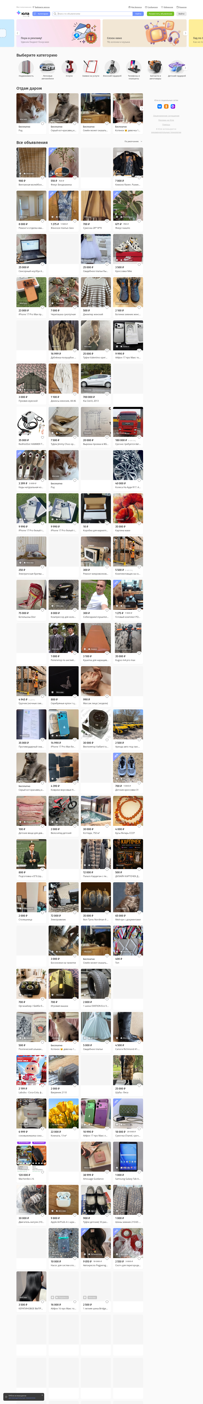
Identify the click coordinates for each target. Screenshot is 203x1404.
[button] (42, 124)
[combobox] (92, 14)
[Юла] (22, 12)
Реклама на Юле (166, 120)
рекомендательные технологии (166, 132)
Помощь (166, 124)
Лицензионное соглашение (166, 115)
